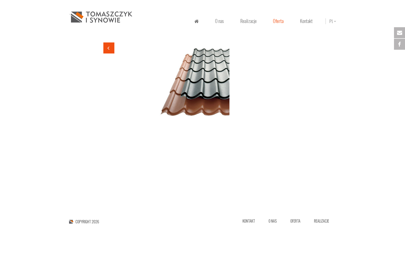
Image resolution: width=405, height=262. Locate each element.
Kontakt (306, 21)
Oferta (295, 221)
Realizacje (321, 221)
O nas (219, 21)
